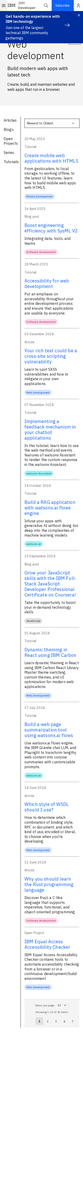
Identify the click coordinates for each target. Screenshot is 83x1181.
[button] (46, 5)
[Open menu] (3, 5)
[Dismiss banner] (79, 15)
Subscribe (62, 5)
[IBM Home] (12, 5)
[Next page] (72, 1021)
